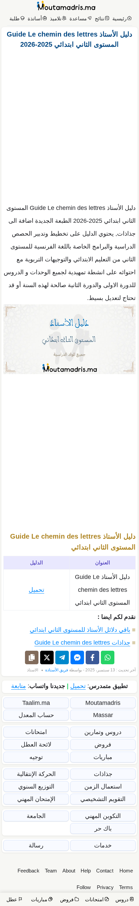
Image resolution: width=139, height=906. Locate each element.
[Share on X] (47, 657)
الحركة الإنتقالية (36, 774)
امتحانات (36, 732)
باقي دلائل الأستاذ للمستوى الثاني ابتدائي (80, 629)
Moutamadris (102, 702)
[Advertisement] (69, 124)
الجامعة (36, 816)
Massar (103, 715)
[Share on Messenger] (77, 657)
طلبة (14, 18)
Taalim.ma (36, 702)
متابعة (18, 686)
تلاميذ (55, 18)
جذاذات (103, 774)
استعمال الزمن (103, 786)
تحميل (36, 589)
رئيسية (119, 18)
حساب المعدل (36, 715)
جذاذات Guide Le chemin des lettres (82, 642)
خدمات (103, 845)
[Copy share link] (31, 657)
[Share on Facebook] (92, 657)
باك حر (103, 828)
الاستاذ (32, 670)
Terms (126, 887)
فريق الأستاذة (56, 670)
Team (51, 870)
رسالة (36, 845)
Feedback (28, 870)
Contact (104, 870)
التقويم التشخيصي (103, 799)
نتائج (99, 18)
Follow (84, 887)
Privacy (105, 887)
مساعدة (78, 18)
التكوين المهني (103, 816)
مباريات (102, 757)
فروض (102, 744)
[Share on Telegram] (62, 657)
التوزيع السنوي (36, 786)
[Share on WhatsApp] (107, 657)
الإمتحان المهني (36, 799)
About (68, 870)
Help (86, 870)
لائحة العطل (36, 744)
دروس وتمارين (102, 732)
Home (126, 870)
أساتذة (35, 18)
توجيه (36, 757)
